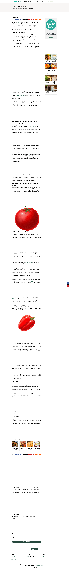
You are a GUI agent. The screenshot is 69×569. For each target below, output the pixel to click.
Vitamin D (30, 155)
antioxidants (30, 352)
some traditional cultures (20, 95)
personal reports (32, 126)
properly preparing (28, 396)
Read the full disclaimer (40, 565)
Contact (43, 556)
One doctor (34, 128)
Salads (41, 1)
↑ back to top (34, 549)
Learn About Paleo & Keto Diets (19, 457)
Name (13, 533)
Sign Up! (28, 556)
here (18, 390)
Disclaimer (13, 557)
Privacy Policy (13, 556)
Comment (14, 518)
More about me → (50, 37)
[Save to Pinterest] (68, 286)
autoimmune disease (28, 262)
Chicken (29, 1)
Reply (39, 494)
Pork (34, 1)
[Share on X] (68, 284)
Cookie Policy (13, 559)
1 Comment (16, 9)
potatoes (18, 22)
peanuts (32, 281)
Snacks (37, 1)
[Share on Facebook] (68, 283)
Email (13, 537)
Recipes (25, 1)
